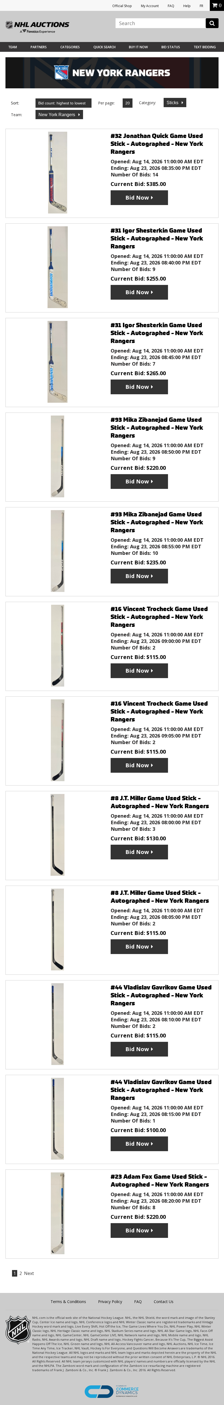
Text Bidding (205, 47)
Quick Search (104, 47)
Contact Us (163, 1301)
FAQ (171, 6)
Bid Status (170, 47)
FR (201, 6)
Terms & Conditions (68, 1301)
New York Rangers (57, 114)
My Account (150, 6)
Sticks (173, 102)
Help (187, 6)
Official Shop (122, 6)
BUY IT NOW (138, 47)
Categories (70, 47)
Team (12, 47)
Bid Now (137, 197)
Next (29, 1273)
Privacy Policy (110, 1301)
